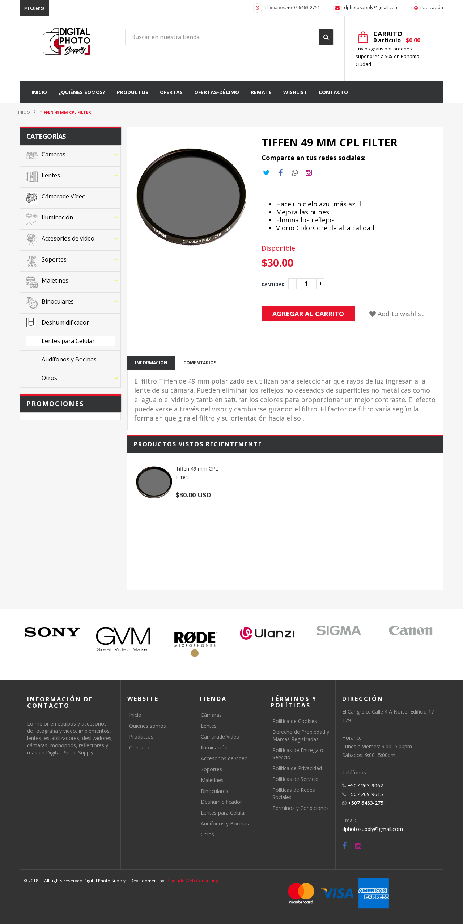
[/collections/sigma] (338, 630)
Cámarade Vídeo (220, 736)
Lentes (209, 725)
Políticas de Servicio (295, 778)
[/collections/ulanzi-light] (267, 634)
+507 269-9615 (365, 794)
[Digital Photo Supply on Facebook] (344, 846)
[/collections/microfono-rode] (195, 644)
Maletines (212, 780)
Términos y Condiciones (300, 807)
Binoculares (214, 790)
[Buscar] (326, 37)
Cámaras (211, 714)
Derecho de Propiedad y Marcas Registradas (300, 735)
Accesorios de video (224, 758)
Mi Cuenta (34, 8)
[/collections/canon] (410, 630)
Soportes (211, 769)
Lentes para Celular (223, 812)
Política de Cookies (294, 721)
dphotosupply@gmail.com (371, 7)
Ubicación (432, 7)
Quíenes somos (147, 725)
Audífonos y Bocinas (225, 823)
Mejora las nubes (302, 212)
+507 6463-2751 (303, 7)
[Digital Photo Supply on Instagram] (358, 846)
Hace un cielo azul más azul (318, 204)
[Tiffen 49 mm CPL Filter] (154, 482)
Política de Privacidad (297, 768)
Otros (207, 834)
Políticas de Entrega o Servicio (297, 754)
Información (151, 363)
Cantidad (273, 284)
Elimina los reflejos (305, 220)
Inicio (135, 714)
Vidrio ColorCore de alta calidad (325, 227)
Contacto (140, 747)
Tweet (266, 173)
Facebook (280, 173)
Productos (141, 736)
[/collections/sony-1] (52, 632)
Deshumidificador (221, 801)
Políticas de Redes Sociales (293, 793)
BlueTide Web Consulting (192, 880)
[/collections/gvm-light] (124, 639)
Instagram (294, 173)
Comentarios (199, 363)
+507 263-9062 (365, 785)
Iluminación (214, 747)
